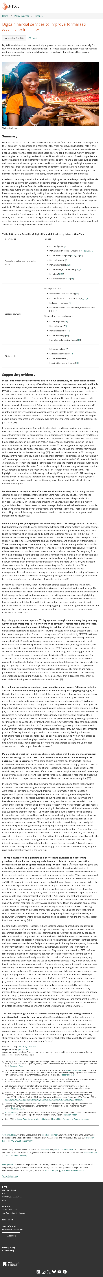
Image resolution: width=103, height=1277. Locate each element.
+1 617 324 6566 (9, 1209)
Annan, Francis (11, 1112)
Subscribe (11, 1235)
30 (81, 255)
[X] (49, 1272)
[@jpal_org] (43, 1272)
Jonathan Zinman (73, 1070)
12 (68, 330)
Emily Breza (32, 1047)
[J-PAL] (10, 6)
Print (34, 38)
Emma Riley (22, 1047)
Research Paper (17, 1066)
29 (77, 255)
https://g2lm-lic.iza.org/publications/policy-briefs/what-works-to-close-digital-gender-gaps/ (43, 1099)
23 (77, 293)
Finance (39, 15)
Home (5, 15)
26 (88, 250)
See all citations (10, 1176)
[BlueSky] (54, 1272)
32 (91, 250)
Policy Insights (21, 15)
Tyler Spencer (23, 1050)
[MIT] (51, 1264)
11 (77, 363)
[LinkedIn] (38, 1272)
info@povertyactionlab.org (13, 1213)
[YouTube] (59, 1272)
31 (72, 278)
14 (72, 353)
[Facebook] (65, 1272)
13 (83, 298)
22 (85, 250)
